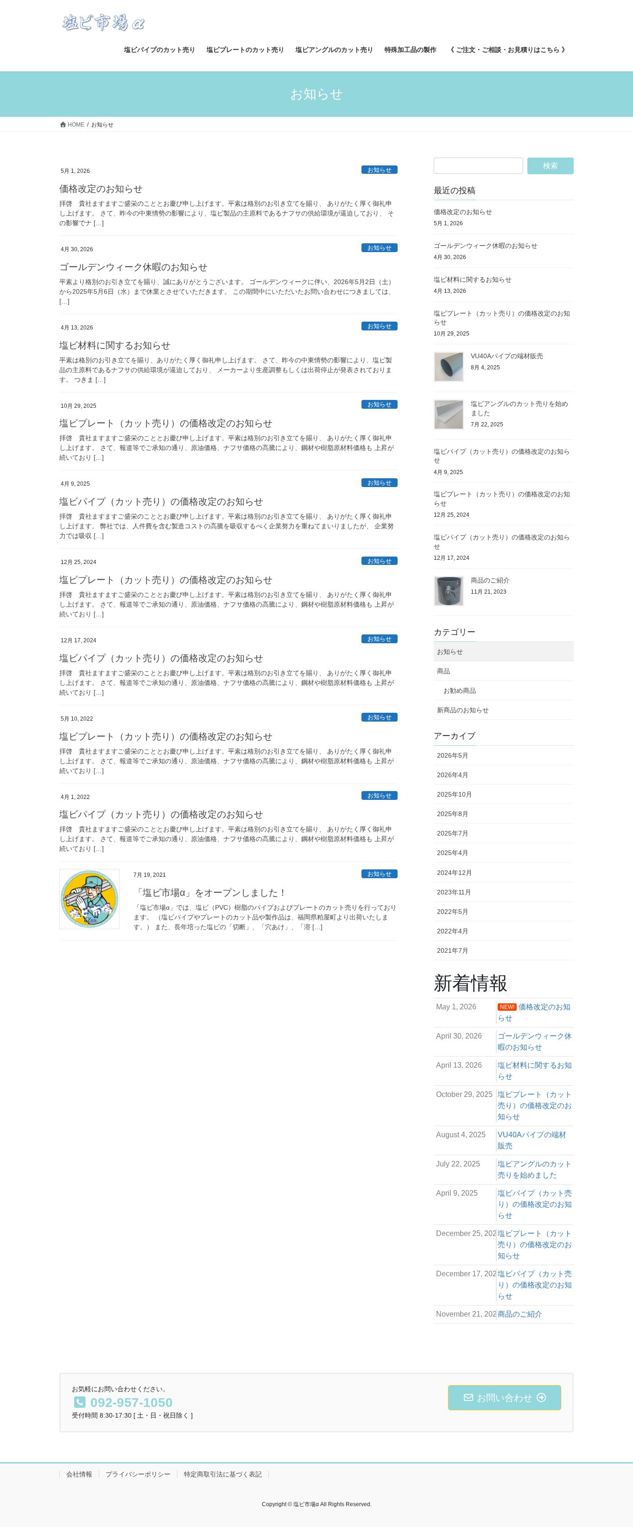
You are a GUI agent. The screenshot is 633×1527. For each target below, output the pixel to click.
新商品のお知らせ (463, 710)
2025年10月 (454, 794)
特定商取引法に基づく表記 (223, 1474)
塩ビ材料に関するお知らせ (115, 345)
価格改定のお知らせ (101, 189)
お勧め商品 (459, 690)
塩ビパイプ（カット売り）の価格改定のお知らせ (161, 501)
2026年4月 (452, 775)
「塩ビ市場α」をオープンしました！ (210, 892)
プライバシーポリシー (138, 1474)
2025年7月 (452, 833)
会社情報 (79, 1474)
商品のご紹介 (490, 580)
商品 (443, 671)
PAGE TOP (609, 1473)
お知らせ (379, 169)
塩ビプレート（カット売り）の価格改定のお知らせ (165, 423)
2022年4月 (452, 931)
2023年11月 (454, 892)
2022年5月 (452, 911)
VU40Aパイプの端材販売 (507, 356)
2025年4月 (452, 852)
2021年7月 (452, 950)
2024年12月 (454, 872)
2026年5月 (452, 755)
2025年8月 (452, 813)
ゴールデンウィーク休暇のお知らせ (133, 267)
